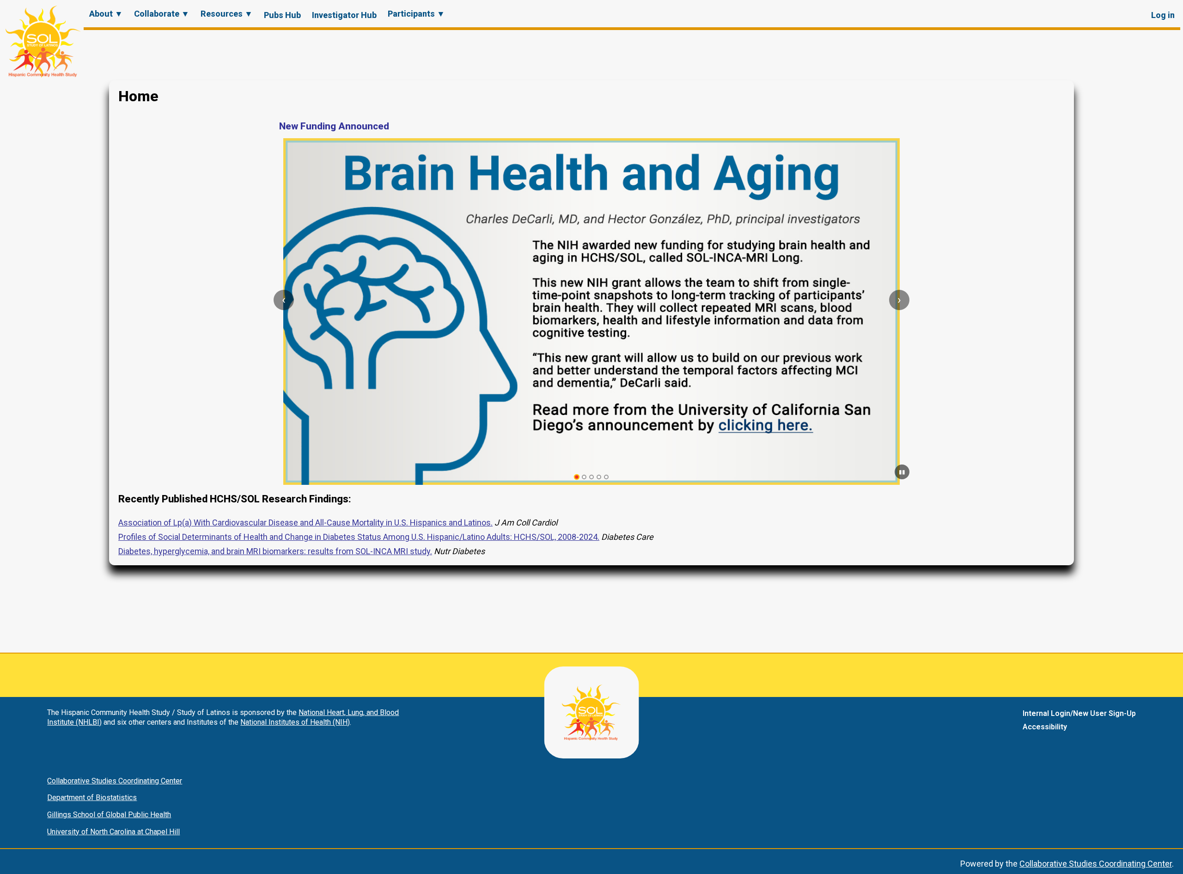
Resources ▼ (227, 13)
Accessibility (1045, 726)
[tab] (577, 477)
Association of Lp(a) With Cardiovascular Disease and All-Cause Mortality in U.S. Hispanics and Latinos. (305, 522)
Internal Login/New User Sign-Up (1079, 713)
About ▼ (106, 13)
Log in (1163, 15)
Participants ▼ (416, 13)
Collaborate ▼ (161, 13)
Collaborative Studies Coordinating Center (114, 780)
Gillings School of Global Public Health (109, 814)
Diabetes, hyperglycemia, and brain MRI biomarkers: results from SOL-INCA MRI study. (275, 551)
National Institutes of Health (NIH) (295, 722)
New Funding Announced (334, 126)
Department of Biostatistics (92, 797)
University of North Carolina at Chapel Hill (113, 831)
